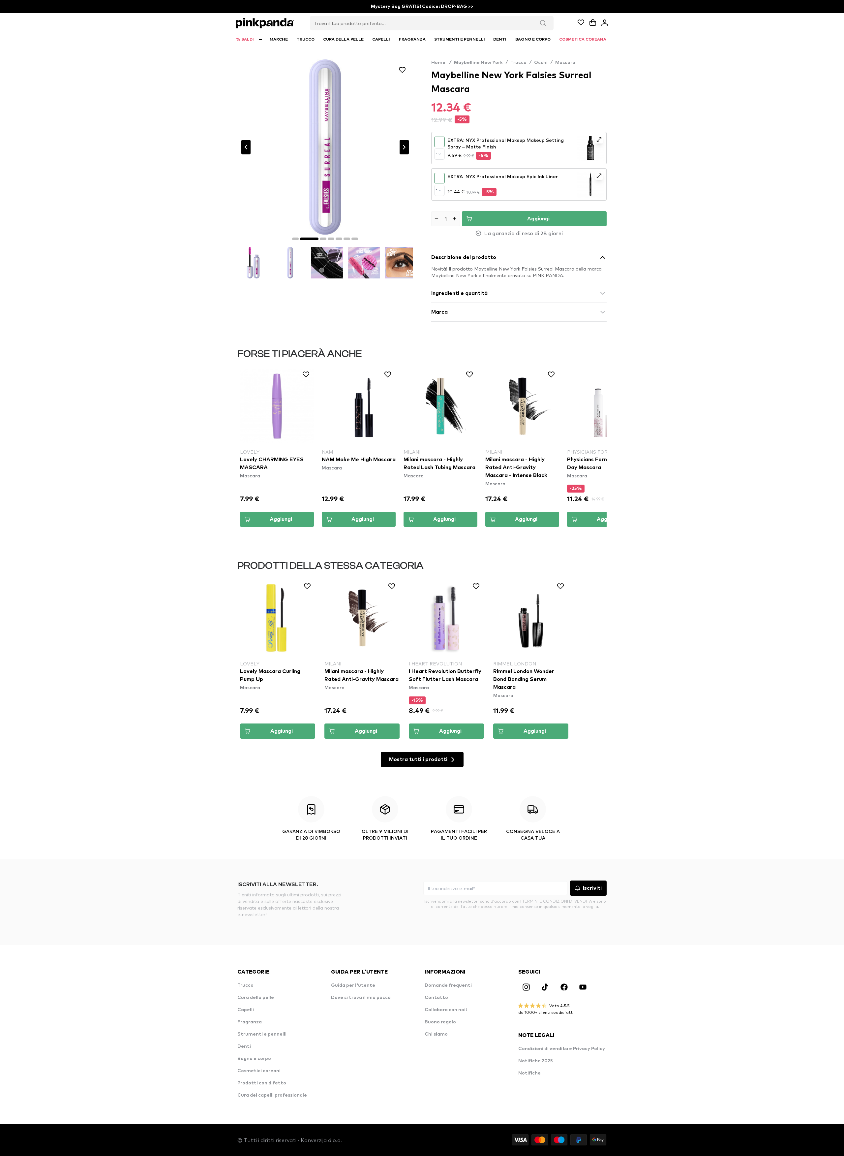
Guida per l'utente (353, 985)
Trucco (518, 62)
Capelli (245, 1010)
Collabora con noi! (446, 1010)
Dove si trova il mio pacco (361, 997)
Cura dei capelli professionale (272, 1095)
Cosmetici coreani (259, 1071)
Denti (244, 1046)
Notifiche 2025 (535, 1061)
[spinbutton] (445, 218)
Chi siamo (436, 1034)
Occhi (541, 62)
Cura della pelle (255, 997)
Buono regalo (440, 1022)
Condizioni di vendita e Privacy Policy (561, 1048)
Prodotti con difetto (261, 1083)
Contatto (436, 997)
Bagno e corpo (254, 1058)
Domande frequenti (448, 985)
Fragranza (249, 1022)
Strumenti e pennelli (261, 1034)
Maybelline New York (478, 62)
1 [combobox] (436, 154)
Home (441, 62)
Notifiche (529, 1073)
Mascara (565, 62)
